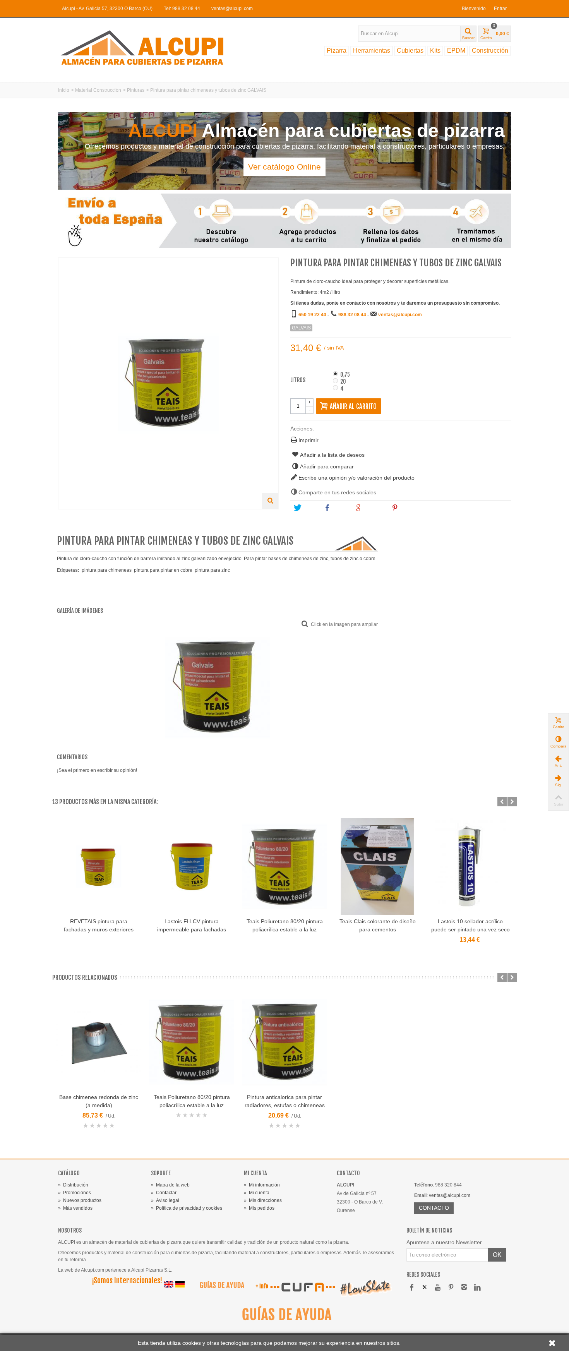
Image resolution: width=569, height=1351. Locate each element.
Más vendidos (75, 1208)
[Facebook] (411, 1288)
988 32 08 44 (352, 314)
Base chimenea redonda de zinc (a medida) (98, 1101)
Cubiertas (410, 50)
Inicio (63, 90)
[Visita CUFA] (302, 1286)
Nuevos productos (79, 1200)
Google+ (373, 508)
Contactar (164, 1192)
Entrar (500, 8)
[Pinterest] (451, 1288)
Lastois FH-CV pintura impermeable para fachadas (191, 925)
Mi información (262, 1185)
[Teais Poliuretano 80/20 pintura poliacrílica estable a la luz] (284, 866)
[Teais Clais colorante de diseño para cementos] (377, 866)
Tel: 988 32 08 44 (182, 8)
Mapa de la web (170, 1185)
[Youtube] (438, 1288)
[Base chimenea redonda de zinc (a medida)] (98, 1042)
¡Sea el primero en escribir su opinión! (97, 770)
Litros (298, 380)
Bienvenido (474, 8)
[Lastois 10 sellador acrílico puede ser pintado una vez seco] (470, 866)
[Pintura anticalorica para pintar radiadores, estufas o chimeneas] (284, 1042)
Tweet (309, 508)
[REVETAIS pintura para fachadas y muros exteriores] (98, 866)
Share (340, 508)
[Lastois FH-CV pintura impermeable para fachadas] (191, 866)
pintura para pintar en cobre (163, 570)
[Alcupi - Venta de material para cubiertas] (149, 47)
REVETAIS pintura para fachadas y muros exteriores (99, 925)
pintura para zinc (212, 570)
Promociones (74, 1192)
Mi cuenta (256, 1192)
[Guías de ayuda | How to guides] (219, 1286)
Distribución (73, 1185)
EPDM (456, 50)
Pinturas (135, 90)
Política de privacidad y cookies (186, 1208)
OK (497, 1255)
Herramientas (371, 50)
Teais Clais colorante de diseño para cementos (377, 925)
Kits (435, 50)
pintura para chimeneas (107, 570)
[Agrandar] (270, 501)
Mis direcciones (263, 1200)
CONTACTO (434, 1208)
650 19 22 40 (312, 314)
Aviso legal (165, 1200)
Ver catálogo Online (284, 166)
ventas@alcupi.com (232, 8)
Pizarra (336, 50)
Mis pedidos (259, 1208)
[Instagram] (464, 1288)
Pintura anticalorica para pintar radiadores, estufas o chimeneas (285, 1101)
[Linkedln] (477, 1288)
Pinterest (410, 508)
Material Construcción (98, 90)
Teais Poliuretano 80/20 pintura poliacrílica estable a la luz (285, 925)
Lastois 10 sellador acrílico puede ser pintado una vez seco (470, 925)
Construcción (490, 50)
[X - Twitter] (425, 1288)
